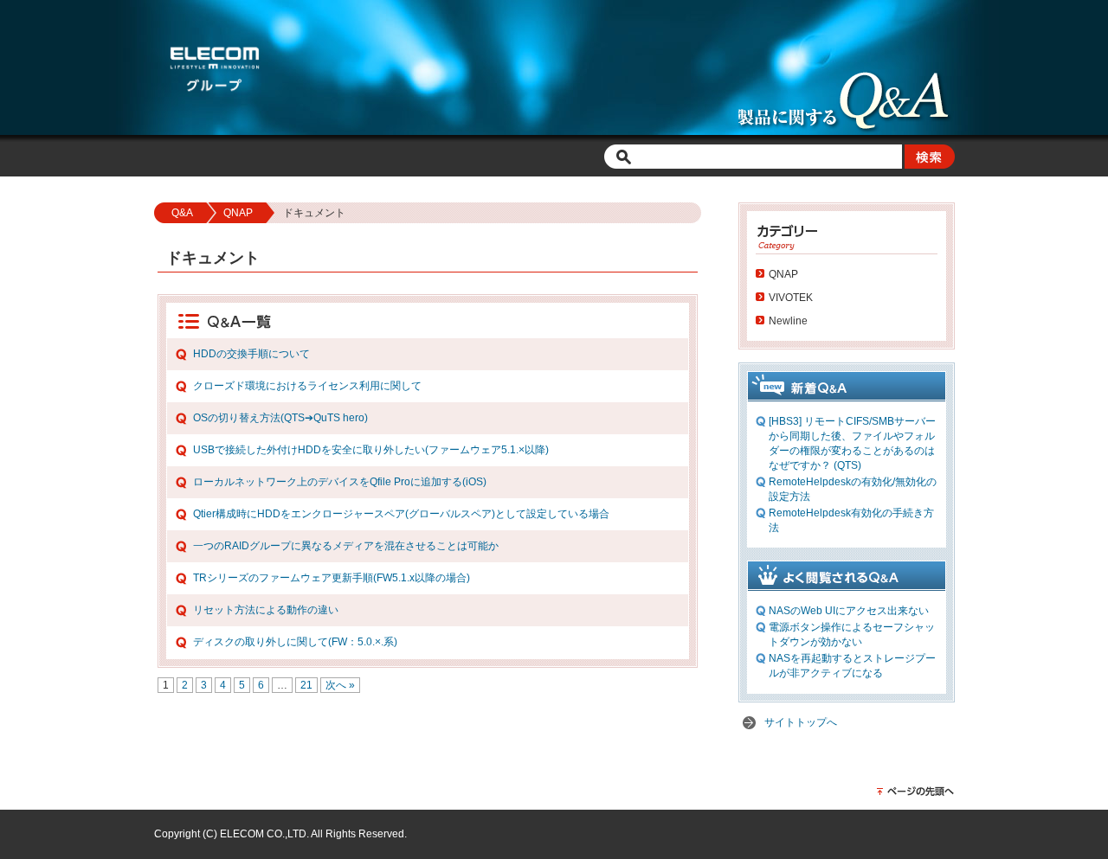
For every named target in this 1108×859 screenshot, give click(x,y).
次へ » (340, 685)
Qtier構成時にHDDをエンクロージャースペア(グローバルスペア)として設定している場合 (401, 514)
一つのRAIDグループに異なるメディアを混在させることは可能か (346, 546)
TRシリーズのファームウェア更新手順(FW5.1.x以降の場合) (331, 578)
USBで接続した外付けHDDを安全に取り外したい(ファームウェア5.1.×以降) (371, 450)
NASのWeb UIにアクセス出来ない (849, 611)
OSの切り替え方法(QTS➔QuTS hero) (280, 418)
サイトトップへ (800, 722)
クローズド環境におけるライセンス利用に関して (307, 386)
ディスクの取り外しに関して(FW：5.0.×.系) (295, 642)
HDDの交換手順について (251, 354)
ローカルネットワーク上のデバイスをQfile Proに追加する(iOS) (339, 482)
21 (306, 685)
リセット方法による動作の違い (265, 610)
